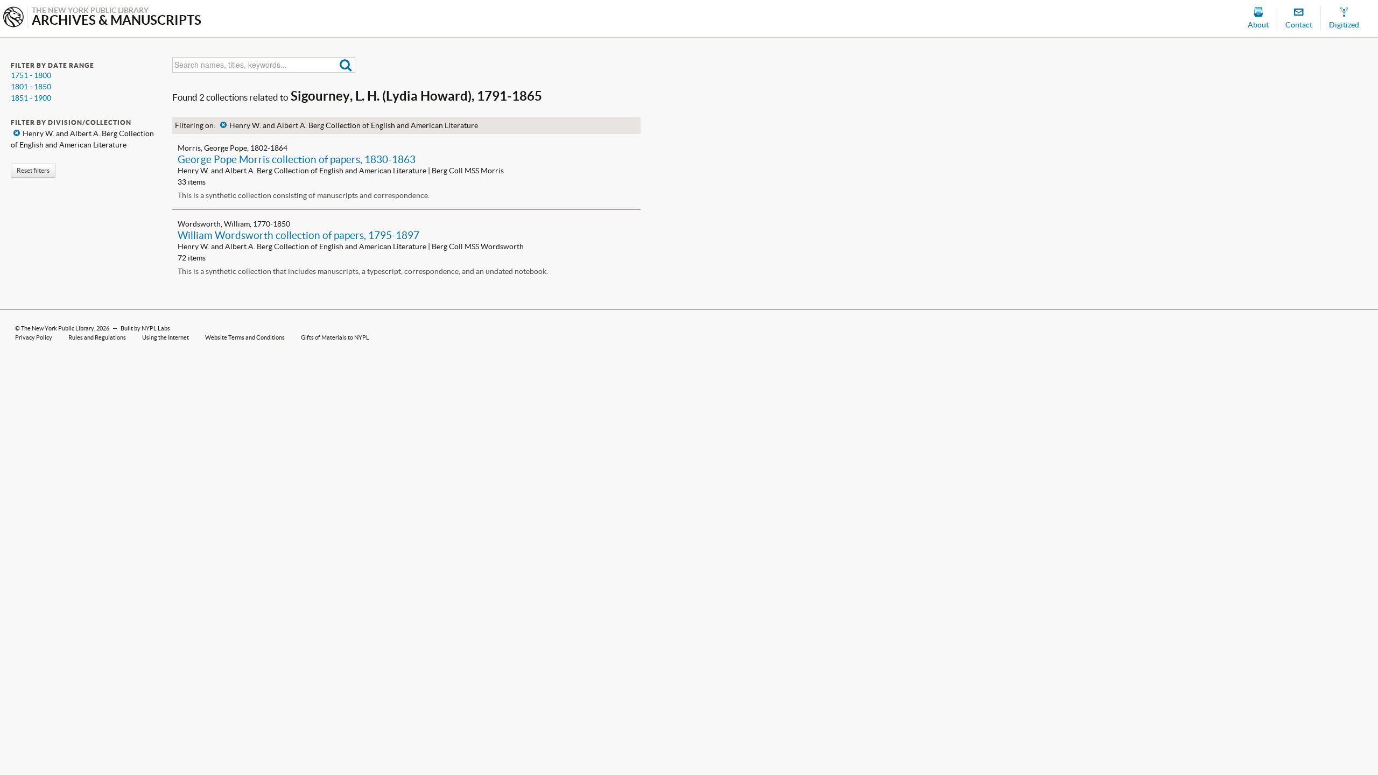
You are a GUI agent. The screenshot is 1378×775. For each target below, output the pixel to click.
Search (345, 65)
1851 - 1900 (31, 98)
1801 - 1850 (31, 86)
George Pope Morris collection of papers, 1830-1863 (297, 159)
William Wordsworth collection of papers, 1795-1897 (298, 235)
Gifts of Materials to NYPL (335, 337)
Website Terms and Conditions (245, 337)
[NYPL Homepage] (13, 18)
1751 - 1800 (31, 75)
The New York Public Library (57, 328)
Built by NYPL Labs (145, 328)
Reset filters (33, 170)
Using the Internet (165, 337)
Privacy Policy (33, 337)
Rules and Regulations (97, 337)
